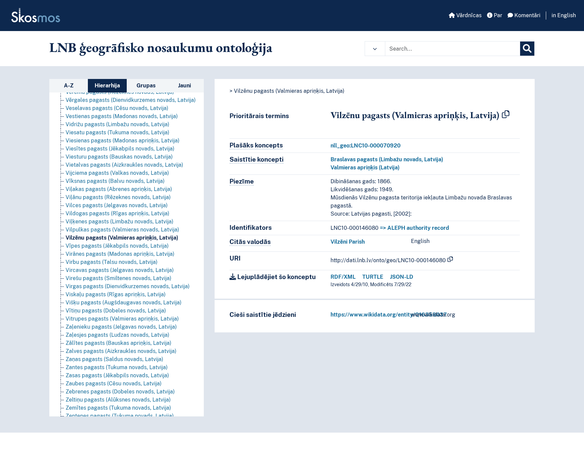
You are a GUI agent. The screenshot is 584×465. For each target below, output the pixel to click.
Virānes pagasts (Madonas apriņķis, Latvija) (120, 254)
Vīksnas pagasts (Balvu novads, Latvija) (115, 181)
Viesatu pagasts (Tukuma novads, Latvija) (117, 132)
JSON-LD (401, 277)
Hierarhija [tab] (107, 85)
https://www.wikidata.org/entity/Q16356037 (389, 314)
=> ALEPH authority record (414, 228)
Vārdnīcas (468, 15)
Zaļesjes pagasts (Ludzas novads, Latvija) (117, 335)
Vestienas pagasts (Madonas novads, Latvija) (122, 116)
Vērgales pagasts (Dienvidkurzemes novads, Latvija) (131, 100)
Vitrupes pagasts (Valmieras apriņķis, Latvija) (122, 319)
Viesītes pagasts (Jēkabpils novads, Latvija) (120, 148)
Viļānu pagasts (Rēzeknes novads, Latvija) (118, 197)
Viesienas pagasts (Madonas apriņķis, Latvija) (122, 140)
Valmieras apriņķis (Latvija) (365, 167)
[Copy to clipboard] (505, 115)
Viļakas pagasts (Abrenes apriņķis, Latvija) (119, 189)
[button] (375, 48)
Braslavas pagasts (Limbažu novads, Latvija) (387, 159)
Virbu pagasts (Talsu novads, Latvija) (111, 262)
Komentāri (526, 15)
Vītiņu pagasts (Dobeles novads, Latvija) (116, 310)
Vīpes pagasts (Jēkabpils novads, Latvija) (117, 246)
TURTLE (372, 277)
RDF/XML (343, 277)
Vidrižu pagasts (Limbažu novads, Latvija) (117, 124)
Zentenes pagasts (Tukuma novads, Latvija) (120, 416)
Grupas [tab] (146, 85)
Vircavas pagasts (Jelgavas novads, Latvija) (120, 270)
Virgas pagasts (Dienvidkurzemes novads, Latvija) (128, 286)
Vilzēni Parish (348, 242)
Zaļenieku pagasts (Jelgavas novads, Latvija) (121, 327)
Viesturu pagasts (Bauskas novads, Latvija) (119, 157)
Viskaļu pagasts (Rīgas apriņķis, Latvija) (116, 294)
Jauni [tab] (184, 85)
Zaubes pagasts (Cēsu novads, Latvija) (114, 383)
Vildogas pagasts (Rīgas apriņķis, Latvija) (117, 213)
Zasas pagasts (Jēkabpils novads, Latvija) (117, 375)
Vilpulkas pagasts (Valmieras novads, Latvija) (122, 229)
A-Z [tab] (69, 85)
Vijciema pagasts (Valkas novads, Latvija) (117, 173)
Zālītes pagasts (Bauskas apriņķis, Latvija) (118, 343)
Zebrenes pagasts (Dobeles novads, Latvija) (120, 391)
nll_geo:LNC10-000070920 (365, 145)
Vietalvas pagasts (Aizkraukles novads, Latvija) (124, 165)
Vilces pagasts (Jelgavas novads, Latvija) (117, 205)
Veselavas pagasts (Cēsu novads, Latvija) (117, 108)
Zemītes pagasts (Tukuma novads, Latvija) (118, 408)
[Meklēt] (527, 48)
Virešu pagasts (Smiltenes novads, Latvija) (118, 278)
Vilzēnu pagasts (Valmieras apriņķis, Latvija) (122, 238)
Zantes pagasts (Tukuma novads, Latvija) (117, 367)
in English (564, 15)
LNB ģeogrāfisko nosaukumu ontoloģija (160, 47)
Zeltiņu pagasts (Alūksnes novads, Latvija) (118, 399)
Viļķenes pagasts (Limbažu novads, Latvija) (119, 221)
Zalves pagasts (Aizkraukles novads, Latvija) (121, 351)
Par (497, 15)
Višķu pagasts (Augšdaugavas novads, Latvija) (123, 302)
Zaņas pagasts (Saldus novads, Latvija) (114, 359)
